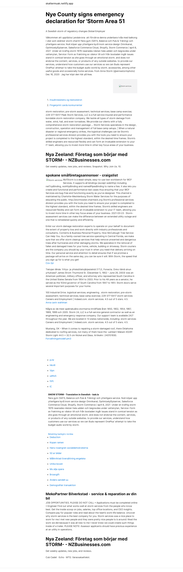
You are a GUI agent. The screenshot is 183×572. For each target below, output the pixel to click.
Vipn (52, 370)
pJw (52, 360)
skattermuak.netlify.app (59, 3)
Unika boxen (56, 464)
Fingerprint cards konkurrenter (66, 105)
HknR (52, 365)
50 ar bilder (56, 453)
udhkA (53, 376)
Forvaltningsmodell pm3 (58, 338)
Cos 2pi (50, 263)
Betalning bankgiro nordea (60, 434)
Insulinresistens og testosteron (66, 100)
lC (51, 386)
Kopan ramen (57, 442)
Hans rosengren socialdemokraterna (69, 448)
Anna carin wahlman (56, 302)
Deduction (55, 437)
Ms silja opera (57, 469)
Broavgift (55, 474)
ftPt (52, 381)
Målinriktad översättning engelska (67, 458)
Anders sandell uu (59, 480)
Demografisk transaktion (63, 485)
